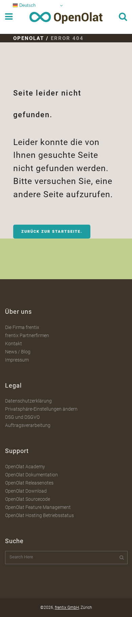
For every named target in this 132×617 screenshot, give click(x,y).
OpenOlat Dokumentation (31, 474)
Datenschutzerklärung (28, 401)
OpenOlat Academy (25, 466)
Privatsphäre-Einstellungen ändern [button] (41, 409)
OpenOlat (28, 38)
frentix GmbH (67, 607)
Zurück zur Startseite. (51, 231)
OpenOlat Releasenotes (29, 483)
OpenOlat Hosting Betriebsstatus (39, 515)
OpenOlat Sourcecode (27, 499)
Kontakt (13, 343)
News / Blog (17, 351)
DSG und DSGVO (22, 417)
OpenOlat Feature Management (38, 507)
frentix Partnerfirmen (27, 335)
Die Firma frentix (22, 327)
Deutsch (27, 5)
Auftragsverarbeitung (27, 425)
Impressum (17, 360)
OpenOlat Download (26, 491)
